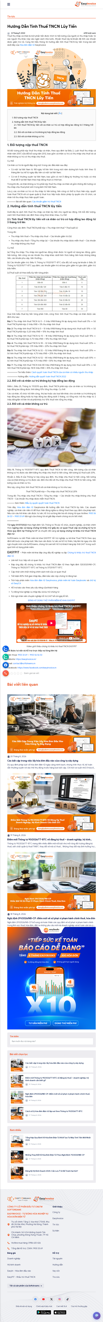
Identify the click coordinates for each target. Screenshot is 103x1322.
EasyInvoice (58, 1218)
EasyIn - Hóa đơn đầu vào (19, 1271)
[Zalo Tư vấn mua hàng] (6, 648)
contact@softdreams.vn (24, 663)
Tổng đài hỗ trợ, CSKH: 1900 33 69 (27, 1248)
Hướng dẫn (58, 1265)
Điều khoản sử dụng (24, 1306)
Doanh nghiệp (13, 1258)
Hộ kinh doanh (13, 1265)
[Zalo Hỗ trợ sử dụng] (6, 656)
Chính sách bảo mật (44, 1306)
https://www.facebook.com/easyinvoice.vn (37, 668)
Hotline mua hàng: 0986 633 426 (26, 1243)
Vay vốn (56, 1271)
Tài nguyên (57, 1258)
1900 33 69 (22, 655)
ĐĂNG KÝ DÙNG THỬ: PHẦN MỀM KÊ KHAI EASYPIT (51, 600)
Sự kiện (56, 1231)
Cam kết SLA (61, 1306)
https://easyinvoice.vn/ (25, 659)
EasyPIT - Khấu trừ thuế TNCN (21, 1277)
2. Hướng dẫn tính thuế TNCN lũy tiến (29, 122)
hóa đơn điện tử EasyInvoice (43, 580)
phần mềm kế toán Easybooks (71, 580)
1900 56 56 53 (36, 655)
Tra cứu (56, 1277)
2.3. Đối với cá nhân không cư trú (29, 136)
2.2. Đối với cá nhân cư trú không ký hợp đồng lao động (39, 132)
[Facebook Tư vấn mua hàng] (6, 665)
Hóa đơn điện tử (27, 45)
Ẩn (60, 113)
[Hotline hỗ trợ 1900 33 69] (6, 673)
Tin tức (56, 1224)
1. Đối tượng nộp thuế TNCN (25, 117)
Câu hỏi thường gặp (79, 1306)
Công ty (56, 1212)
